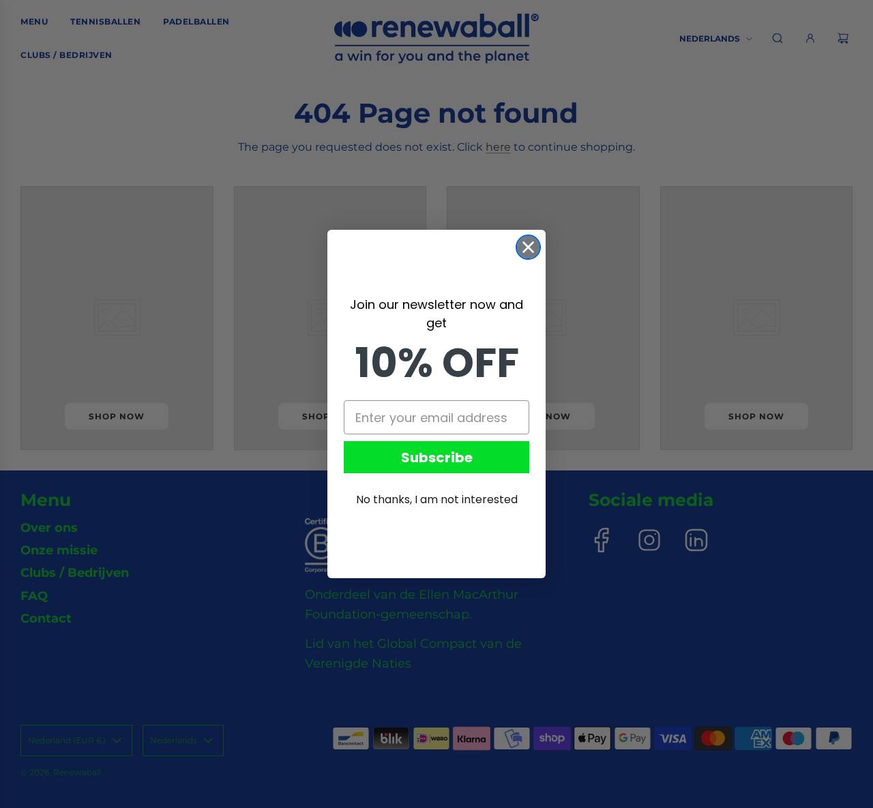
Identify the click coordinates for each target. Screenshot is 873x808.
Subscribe (437, 457)
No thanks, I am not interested (437, 499)
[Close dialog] (528, 247)
